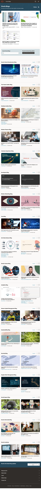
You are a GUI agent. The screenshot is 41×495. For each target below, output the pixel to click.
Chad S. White (3, 208)
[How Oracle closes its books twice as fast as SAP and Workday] (30, 137)
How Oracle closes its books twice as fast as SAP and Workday (30, 144)
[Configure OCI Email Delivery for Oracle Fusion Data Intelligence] (10, 292)
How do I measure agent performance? (8, 164)
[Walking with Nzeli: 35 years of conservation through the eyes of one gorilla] (10, 404)
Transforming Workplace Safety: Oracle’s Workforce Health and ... (9, 323)
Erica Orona (3, 300)
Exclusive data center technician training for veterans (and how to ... (9, 278)
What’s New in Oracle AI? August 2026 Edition (30, 251)
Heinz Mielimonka (24, 77)
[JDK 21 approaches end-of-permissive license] (10, 223)
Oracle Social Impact (4, 413)
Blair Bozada (23, 253)
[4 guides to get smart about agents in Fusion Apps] (30, 92)
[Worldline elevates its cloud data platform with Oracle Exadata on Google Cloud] (11, 17)
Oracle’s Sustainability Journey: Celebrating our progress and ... (10, 344)
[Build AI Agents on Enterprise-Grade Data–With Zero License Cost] (11, 35)
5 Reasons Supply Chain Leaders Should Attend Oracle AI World (30, 389)
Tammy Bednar (10, 43)
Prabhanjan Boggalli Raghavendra (27, 300)
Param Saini (3, 121)
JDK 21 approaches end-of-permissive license (10, 230)
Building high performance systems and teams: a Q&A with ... (30, 278)
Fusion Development (4, 100)
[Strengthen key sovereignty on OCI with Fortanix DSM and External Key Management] (10, 69)
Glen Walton (3, 324)
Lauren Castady (3, 209)
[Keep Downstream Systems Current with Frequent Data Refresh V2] (30, 292)
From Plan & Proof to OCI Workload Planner (29, 75)
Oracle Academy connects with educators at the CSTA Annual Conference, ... (10, 456)
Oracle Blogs (8, 1)
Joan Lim (22, 391)
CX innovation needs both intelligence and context (29, 165)
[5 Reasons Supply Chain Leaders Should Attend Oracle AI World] (30, 382)
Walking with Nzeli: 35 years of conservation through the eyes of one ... (9, 411)
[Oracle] (2, 1)
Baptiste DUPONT (12, 27)
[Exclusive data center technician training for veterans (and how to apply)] (10, 271)
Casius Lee (3, 188)
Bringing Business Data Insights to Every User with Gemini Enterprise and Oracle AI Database (29, 24)
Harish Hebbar (3, 255)
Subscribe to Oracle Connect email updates (33, 464)
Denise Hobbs (3, 458)
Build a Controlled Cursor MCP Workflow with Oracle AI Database (29, 186)
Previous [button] (37, 62)
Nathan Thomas (23, 27)
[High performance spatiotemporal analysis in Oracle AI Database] (30, 113)
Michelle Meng (23, 252)
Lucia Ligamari (3, 389)
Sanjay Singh (3, 124)
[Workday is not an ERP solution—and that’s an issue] (10, 137)
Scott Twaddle (3, 345)
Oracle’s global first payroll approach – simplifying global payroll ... (28, 323)
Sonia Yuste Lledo (4, 78)
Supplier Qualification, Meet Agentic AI (8, 388)
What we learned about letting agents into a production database (9, 186)
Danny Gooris (23, 458)
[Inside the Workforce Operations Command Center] (10, 92)
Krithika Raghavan (24, 302)
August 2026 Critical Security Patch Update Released (9, 367)
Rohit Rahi (3, 435)
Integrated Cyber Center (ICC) (6, 369)
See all (34, 62)
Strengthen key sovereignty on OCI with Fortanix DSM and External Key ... (8, 76)
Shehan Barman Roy (4, 253)
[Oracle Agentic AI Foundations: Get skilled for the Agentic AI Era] (30, 427)
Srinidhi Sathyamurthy (25, 188)
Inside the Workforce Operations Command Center (9, 99)
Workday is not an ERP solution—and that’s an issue (10, 144)
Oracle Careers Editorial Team (6, 279)
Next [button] (39, 62)
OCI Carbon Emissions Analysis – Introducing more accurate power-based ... (29, 344)
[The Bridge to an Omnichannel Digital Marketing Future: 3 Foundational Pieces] (30, 201)
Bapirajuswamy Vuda (4, 254)
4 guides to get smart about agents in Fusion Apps (29, 99)
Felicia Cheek (23, 324)
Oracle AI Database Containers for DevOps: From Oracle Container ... (10, 120)
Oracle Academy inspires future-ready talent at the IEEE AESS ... (30, 456)
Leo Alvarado (4, 43)
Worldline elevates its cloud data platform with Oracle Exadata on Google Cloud (10, 24)
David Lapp (23, 121)
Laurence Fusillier (5, 27)
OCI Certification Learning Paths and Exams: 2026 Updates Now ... (8, 434)
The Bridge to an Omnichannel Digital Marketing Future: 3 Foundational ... (30, 208)
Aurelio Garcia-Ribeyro (25, 232)
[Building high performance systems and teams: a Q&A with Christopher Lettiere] (30, 271)
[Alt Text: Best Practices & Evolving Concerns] (10, 201)
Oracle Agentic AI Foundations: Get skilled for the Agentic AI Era (30, 434)
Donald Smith (3, 231)
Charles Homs (3, 145)
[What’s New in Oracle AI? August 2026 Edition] (30, 245)
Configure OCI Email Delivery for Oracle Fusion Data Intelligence (8, 299)
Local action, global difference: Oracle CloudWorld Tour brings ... (28, 411)
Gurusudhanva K (4, 256)
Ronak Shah (23, 345)
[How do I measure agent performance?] (10, 158)
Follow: (35, 7)
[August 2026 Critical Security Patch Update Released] (10, 360)
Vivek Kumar (3, 165)
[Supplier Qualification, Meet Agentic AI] (10, 382)
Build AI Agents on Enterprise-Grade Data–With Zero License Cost (10, 42)
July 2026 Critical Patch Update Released (29, 367)
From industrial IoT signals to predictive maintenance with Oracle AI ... (9, 252)
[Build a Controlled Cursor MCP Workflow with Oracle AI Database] (30, 179)
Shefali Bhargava (4, 122)
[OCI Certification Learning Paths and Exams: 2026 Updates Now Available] (10, 427)
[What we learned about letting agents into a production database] (10, 179)
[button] (35, 1)
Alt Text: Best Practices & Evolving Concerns (9, 207)
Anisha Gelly (23, 301)
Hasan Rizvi (29, 27)
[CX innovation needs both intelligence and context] (30, 158)
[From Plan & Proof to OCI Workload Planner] (30, 69)
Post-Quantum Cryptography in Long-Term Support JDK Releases (29, 230)
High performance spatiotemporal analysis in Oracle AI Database (30, 120)
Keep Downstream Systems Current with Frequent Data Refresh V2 (28, 299)
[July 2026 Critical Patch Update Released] (30, 360)
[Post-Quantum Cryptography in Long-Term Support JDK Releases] (30, 223)
